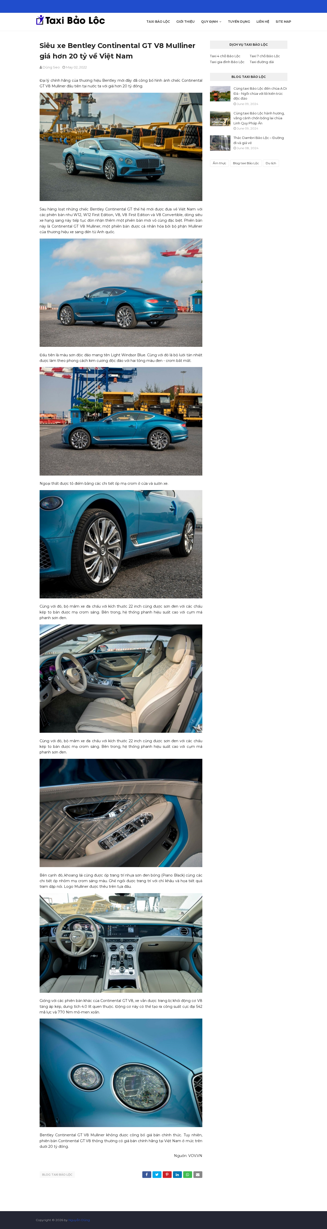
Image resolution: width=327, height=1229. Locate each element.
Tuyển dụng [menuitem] (239, 21)
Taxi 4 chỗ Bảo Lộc (225, 56)
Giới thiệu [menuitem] (185, 21)
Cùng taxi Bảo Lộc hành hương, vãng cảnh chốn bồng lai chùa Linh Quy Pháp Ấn (259, 118)
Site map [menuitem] (283, 21)
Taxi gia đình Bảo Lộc (227, 62)
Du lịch (271, 163)
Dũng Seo (51, 67)
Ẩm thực (219, 163)
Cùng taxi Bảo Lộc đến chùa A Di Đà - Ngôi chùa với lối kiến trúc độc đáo (260, 93)
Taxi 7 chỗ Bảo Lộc (265, 56)
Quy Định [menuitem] (209, 21)
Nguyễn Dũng (79, 1220)
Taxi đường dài (262, 62)
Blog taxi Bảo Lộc (57, 1174)
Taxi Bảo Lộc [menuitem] (158, 21)
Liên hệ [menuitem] (262, 21)
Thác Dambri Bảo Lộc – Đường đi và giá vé (258, 140)
